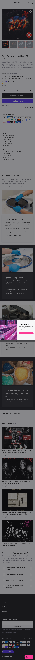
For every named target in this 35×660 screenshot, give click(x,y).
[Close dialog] (33, 320)
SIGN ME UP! (25, 333)
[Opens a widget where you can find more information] (27, 657)
